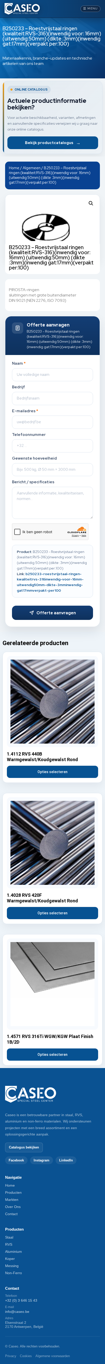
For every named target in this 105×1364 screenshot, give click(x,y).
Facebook (16, 1160)
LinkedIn (66, 1160)
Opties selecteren (52, 772)
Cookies (26, 1356)
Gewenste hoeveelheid (34, 458)
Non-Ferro (13, 1273)
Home (14, 167)
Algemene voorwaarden (52, 1356)
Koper (10, 1259)
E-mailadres (25, 411)
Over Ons (13, 1207)
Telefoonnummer (29, 434)
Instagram (41, 1160)
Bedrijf (18, 387)
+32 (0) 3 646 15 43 (21, 1300)
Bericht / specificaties (33, 482)
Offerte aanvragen (56, 613)
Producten (13, 1192)
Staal (9, 1237)
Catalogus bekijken (24, 1147)
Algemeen (32, 167)
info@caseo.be (17, 1312)
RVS (8, 1244)
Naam (19, 363)
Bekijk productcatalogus (53, 143)
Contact (11, 1214)
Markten (11, 1200)
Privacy (10, 1356)
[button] (91, 203)
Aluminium (13, 1251)
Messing (12, 1266)
